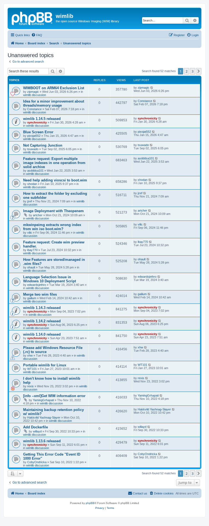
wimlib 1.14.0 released (42, 334)
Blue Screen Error (38, 132)
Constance (34, 109)
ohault (31, 267)
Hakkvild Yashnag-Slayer (43, 417)
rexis (30, 386)
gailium (31, 298)
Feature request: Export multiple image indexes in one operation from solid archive (54, 163)
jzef (29, 201)
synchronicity (37, 122)
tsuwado (32, 149)
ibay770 (32, 250)
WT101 (32, 368)
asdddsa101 (35, 170)
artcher (37, 215)
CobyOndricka (37, 462)
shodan (32, 183)
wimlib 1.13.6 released (42, 441)
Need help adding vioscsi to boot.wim (55, 180)
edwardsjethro (36, 284)
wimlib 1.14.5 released (42, 119)
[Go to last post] (152, 87)
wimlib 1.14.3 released (42, 308)
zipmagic (33, 91)
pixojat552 (34, 135)
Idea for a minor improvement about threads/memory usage (53, 103)
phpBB (90, 503)
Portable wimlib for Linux (44, 365)
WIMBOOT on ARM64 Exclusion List (53, 88)
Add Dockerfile (35, 427)
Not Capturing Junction (42, 145)
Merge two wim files (40, 294)
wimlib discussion (34, 95)
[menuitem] (36, 35)
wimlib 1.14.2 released (42, 321)
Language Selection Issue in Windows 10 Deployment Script (49, 279)
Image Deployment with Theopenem (53, 211)
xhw (30, 355)
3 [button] (192, 71)
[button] (198, 71)
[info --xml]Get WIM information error (54, 396)
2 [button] (187, 71)
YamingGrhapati (43, 400)
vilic (29, 232)
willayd (37, 431)
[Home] (32, 17)
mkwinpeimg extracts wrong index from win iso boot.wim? (52, 227)
